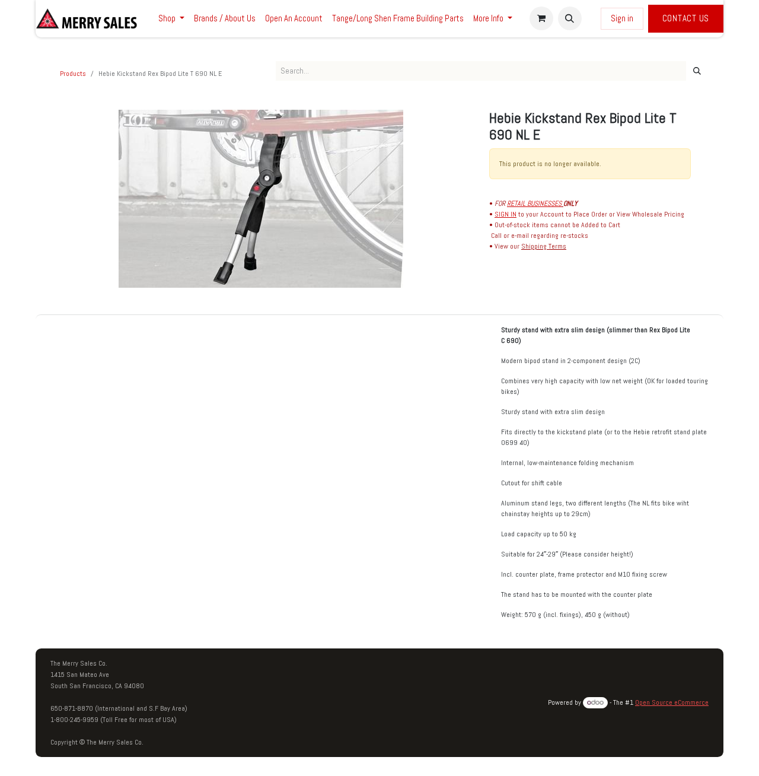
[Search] (697, 71)
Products (73, 73)
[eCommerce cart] (541, 18)
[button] (570, 18)
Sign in (622, 18)
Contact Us (686, 18)
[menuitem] (171, 18)
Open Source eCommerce (672, 702)
